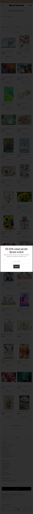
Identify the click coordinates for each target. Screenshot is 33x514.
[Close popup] (31, 244)
